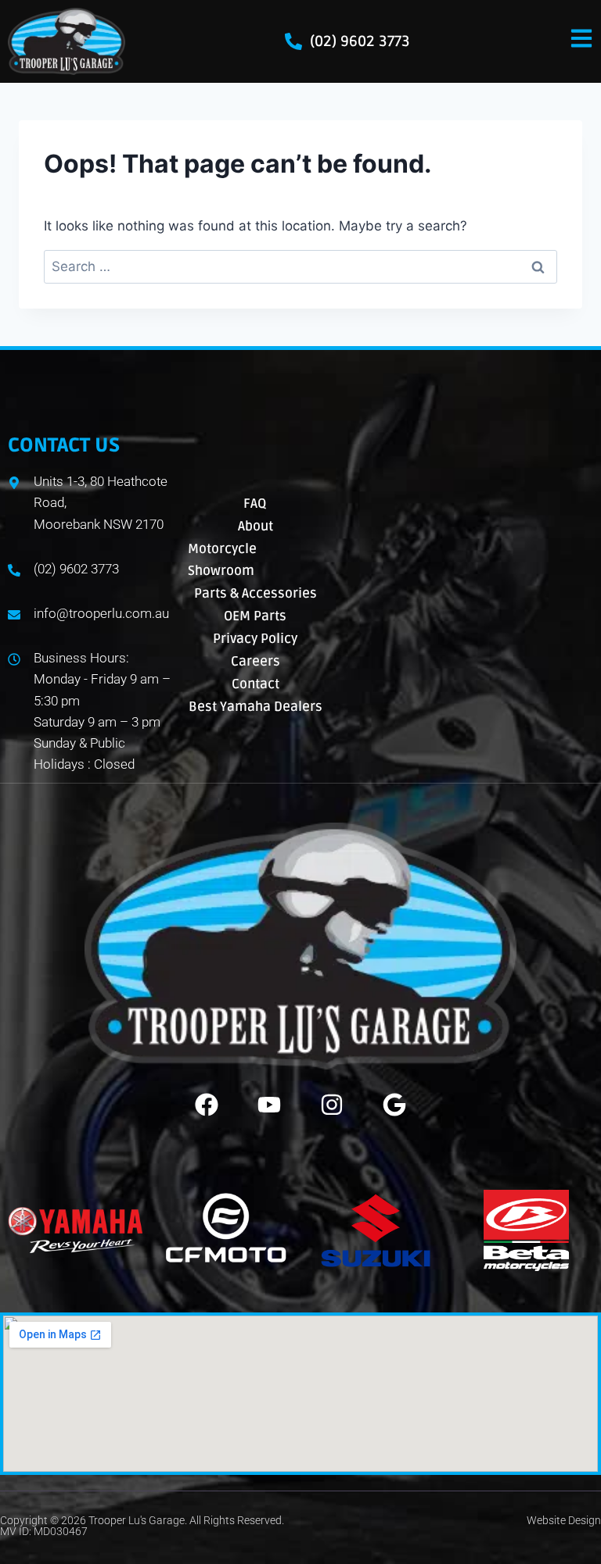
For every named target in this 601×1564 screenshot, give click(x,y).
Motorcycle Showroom (222, 560)
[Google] (394, 1104)
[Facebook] (206, 1104)
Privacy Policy (255, 638)
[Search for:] (300, 266)
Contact (255, 684)
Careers (255, 661)
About (255, 526)
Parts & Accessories (255, 593)
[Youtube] (269, 1104)
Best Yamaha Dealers (255, 706)
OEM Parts (255, 616)
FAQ (255, 503)
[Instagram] (332, 1104)
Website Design (564, 1520)
